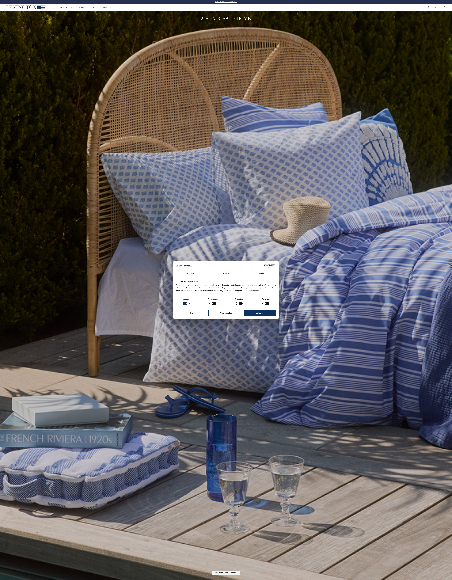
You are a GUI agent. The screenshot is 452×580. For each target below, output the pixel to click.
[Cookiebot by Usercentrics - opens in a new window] (266, 266)
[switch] (212, 303)
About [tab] (261, 274)
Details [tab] (226, 274)
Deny (192, 313)
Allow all (259, 313)
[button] (26, 7)
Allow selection (226, 313)
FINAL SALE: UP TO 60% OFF (226, 2)
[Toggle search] (429, 7)
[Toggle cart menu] (445, 7)
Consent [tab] (190, 274)
